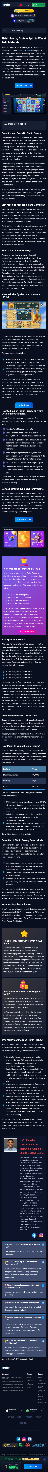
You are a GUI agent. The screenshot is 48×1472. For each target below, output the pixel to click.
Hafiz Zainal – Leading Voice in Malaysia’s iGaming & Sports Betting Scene (32, 1146)
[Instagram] (41, 1235)
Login (28, 5)
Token (40, 1380)
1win (29, 50)
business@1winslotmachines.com (13, 1387)
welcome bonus (11, 582)
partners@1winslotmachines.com (12, 1390)
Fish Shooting (30, 1384)
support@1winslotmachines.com (12, 1381)
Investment (42, 1383)
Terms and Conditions (41, 1391)
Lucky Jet (30, 1380)
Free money (25, 11)
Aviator (29, 1377)
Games (29, 1387)
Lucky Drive (20, 21)
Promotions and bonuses (23, 16)
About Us (41, 1399)
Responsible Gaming (42, 1395)
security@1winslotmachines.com (12, 1384)
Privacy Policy (40, 1387)
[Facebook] (34, 1235)
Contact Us (42, 1402)
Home (5, 31)
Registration (40, 5)
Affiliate (40, 1377)
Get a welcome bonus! (27, 631)
